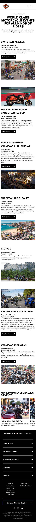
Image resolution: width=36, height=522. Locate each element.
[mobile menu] (31, 6)
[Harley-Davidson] (18, 433)
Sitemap (10, 483)
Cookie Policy (10, 490)
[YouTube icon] (22, 508)
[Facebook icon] (14, 508)
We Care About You (25, 486)
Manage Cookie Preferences (10, 493)
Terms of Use (10, 486)
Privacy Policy (10, 488)
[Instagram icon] (18, 508)
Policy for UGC (25, 483)
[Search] (28, 6)
